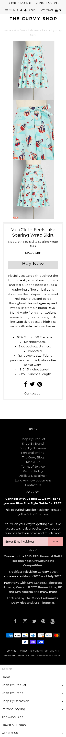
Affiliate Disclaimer (33, 475)
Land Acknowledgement (33, 480)
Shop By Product (33, 439)
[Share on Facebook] (25, 385)
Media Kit (33, 462)
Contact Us (33, 485)
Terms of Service (33, 466)
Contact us (32, 393)
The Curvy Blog (33, 457)
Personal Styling (33, 452)
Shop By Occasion (33, 448)
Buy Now (33, 263)
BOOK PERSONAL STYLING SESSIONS (33, 3)
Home (8, 30)
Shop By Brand (33, 443)
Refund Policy (33, 471)
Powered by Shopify (49, 655)
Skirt (16, 30)
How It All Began (14, 725)
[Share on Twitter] (32, 385)
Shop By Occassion (15, 701)
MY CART (50, 10)
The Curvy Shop (38, 651)
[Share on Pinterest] (39, 385)
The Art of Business (34, 514)
